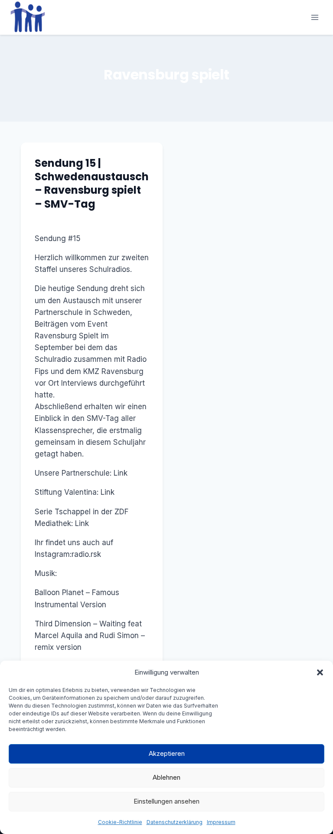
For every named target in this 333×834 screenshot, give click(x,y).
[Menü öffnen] (315, 17)
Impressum (221, 822)
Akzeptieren (167, 753)
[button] (320, 672)
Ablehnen (166, 777)
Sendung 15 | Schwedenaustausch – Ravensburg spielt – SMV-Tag (92, 183)
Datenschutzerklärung (174, 822)
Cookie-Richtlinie (120, 822)
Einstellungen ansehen (166, 801)
